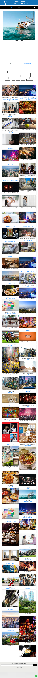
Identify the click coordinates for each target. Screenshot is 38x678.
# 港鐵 (18, 79)
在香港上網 (10, 629)
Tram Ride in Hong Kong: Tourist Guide (10, 391)
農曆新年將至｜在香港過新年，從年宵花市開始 (28, 144)
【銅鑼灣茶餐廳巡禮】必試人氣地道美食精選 (27, 285)
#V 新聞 (16, 99)
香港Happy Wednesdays (27, 558)
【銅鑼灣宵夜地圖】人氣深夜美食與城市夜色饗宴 (10, 297)
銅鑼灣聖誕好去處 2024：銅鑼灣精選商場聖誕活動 (10, 404)
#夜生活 (31, 98)
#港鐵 (15, 313)
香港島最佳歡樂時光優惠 (27, 571)
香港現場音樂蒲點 (27, 487)
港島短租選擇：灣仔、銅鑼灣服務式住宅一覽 (27, 390)
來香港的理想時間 (10, 645)
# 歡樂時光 (28, 75)
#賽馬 (33, 192)
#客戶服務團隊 (12, 563)
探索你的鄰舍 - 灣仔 (10, 573)
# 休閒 (34, 73)
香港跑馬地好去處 (10, 608)
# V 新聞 (4, 73)
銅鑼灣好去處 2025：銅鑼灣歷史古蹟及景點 (28, 358)
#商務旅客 (33, 160)
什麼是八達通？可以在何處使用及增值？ (10, 312)
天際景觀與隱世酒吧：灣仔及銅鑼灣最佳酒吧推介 (28, 97)
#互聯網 (8, 630)
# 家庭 (28, 77)
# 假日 (23, 73)
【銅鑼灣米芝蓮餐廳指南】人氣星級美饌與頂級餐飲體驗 (10, 268)
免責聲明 (20, 666)
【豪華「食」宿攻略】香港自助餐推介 (27, 159)
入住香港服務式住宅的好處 (10, 562)
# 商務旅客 (16, 77)
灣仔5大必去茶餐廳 (10, 485)
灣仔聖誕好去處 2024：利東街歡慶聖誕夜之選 (10, 419)
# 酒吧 (22, 75)
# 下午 (10, 77)
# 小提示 (22, 77)
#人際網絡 (25, 226)
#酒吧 (26, 99)
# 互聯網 (33, 77)
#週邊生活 (11, 99)
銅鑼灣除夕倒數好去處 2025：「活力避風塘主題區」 (27, 420)
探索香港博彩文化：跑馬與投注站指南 (10, 344)
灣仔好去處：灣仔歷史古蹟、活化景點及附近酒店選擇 (10, 327)
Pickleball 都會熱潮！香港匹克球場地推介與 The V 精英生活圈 (28, 129)
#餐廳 (14, 99)
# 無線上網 (7, 79)
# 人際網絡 (16, 75)
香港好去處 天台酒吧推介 (27, 516)
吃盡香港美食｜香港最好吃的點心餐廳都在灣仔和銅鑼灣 (28, 444)
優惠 (11, 8)
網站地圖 (23, 666)
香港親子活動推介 (10, 587)
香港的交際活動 (28, 587)
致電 (26, 8)
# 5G (13, 79)
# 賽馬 (34, 75)
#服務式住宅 (4, 99)
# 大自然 (28, 73)
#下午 (12, 283)
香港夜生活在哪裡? (27, 642)
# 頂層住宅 (5, 75)
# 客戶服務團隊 (29, 79)
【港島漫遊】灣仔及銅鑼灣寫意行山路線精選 (27, 313)
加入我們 (18, 666)
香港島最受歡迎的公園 (28, 613)
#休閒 (26, 63)
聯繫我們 (15, 666)
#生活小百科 (8, 99)
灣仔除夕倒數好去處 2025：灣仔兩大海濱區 (28, 405)
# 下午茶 (5, 77)
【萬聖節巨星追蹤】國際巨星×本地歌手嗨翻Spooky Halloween (10, 192)
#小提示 (28, 63)
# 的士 (23, 79)
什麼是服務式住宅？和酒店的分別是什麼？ (10, 255)
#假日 (34, 98)
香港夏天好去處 (28, 500)
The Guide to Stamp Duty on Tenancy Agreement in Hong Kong (28, 341)
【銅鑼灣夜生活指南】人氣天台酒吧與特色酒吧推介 (27, 298)
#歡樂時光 (29, 99)
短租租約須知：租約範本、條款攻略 (28, 373)
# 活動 (11, 75)
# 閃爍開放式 (11, 73)
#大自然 (25, 63)
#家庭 (30, 63)
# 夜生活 (17, 73)
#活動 (12, 148)
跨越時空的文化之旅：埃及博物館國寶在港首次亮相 (27, 175)
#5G (13, 630)
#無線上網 (10, 630)
